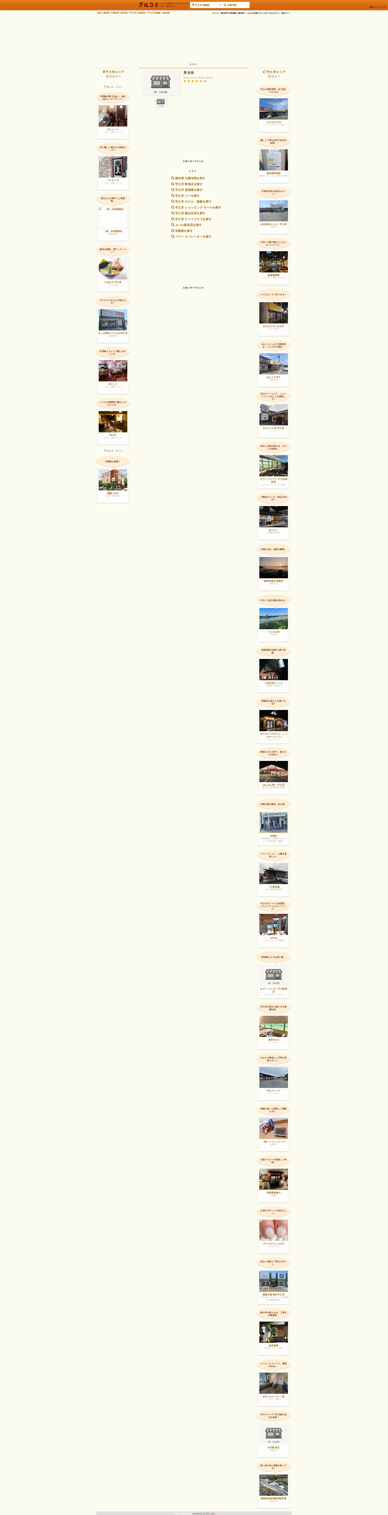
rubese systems (182, 1513)
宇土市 (194, 78)
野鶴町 (201, 78)
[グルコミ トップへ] (164, 5)
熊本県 (186, 78)
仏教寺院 (208, 78)
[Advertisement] (194, 36)
